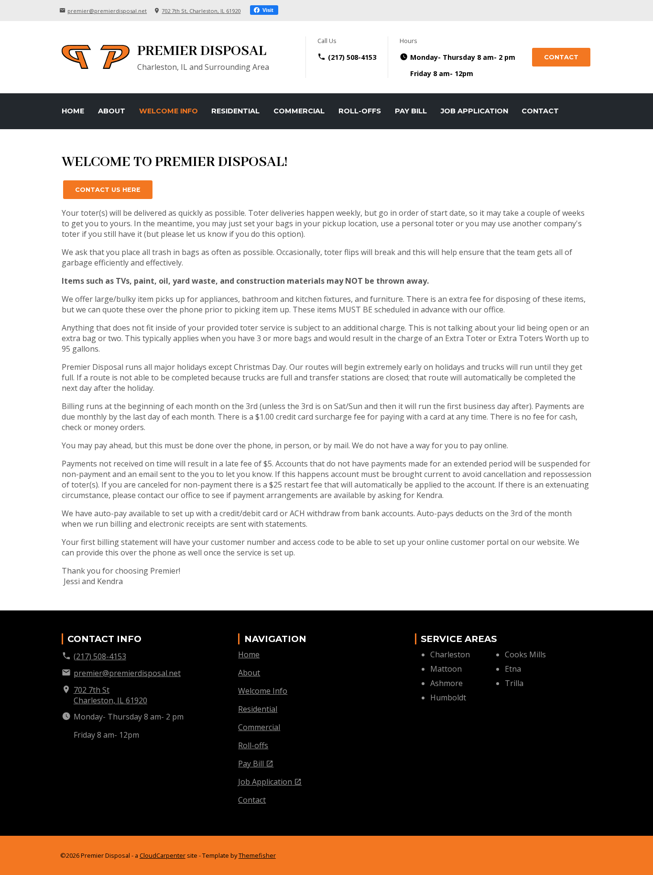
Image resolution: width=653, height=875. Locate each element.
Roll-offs (359, 111)
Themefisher (257, 855)
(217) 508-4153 (352, 57)
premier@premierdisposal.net (107, 10)
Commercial (299, 111)
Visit (267, 10)
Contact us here (108, 189)
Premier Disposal (201, 51)
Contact (561, 57)
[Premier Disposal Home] (96, 57)
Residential (235, 111)
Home (73, 111)
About (111, 111)
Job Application (474, 111)
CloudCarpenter (162, 855)
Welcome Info (168, 111)
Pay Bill (411, 111)
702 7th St (201, 10)
